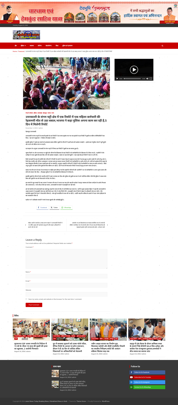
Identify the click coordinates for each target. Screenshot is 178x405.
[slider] (132, 78)
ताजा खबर (57, 366)
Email (28, 281)
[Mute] (147, 79)
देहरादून (45, 113)
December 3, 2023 (31, 128)
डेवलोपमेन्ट (49, 46)
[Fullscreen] (151, 79)
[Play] (117, 79)
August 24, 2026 (19, 351)
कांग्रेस (150, 338)
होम (16, 46)
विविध (16, 315)
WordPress (105, 401)
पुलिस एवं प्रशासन (67, 46)
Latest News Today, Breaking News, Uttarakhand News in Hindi (46, 401)
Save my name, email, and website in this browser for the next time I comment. (55, 299)
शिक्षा (57, 46)
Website (28, 290)
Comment (30, 247)
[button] (134, 70)
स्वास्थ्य (32, 46)
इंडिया (22, 46)
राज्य (53, 113)
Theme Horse (81, 401)
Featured (29, 113)
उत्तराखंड (39, 113)
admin (41, 128)
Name (28, 272)
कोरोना (40, 46)
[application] (134, 70)
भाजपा (49, 113)
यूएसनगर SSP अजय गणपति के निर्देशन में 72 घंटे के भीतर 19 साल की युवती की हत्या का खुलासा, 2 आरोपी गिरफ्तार (30, 346)
